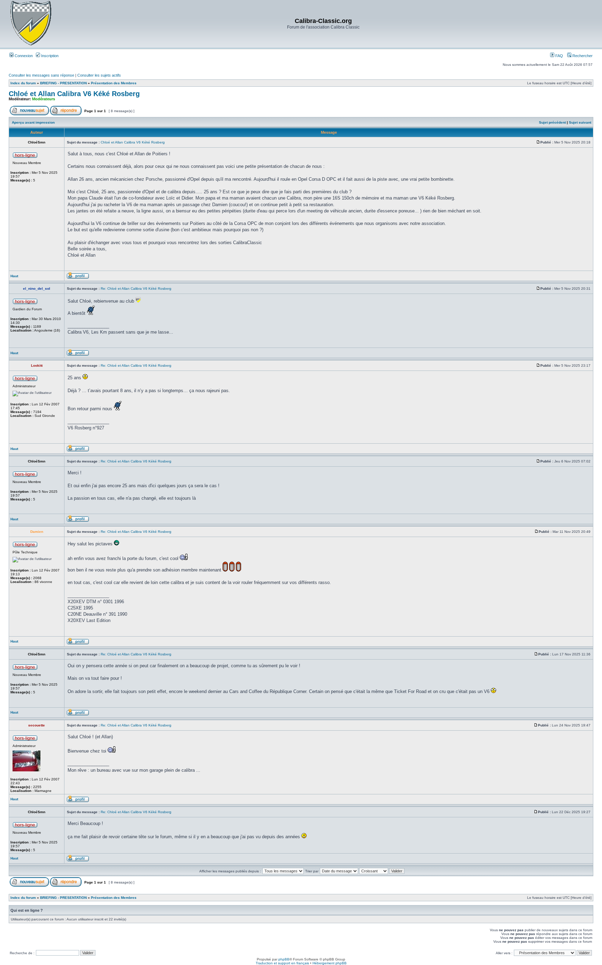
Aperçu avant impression (33, 122)
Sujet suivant (580, 122)
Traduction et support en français (282, 963)
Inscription (49, 56)
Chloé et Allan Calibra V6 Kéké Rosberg (74, 94)
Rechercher (582, 56)
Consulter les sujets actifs (99, 75)
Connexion (23, 56)
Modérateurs (43, 99)
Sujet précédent (552, 122)
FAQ (558, 56)
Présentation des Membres (114, 83)
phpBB (284, 959)
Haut (14, 276)
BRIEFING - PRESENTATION (63, 83)
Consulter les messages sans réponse (41, 75)
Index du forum (23, 83)
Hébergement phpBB (329, 963)
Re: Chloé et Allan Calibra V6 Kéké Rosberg (136, 288)
